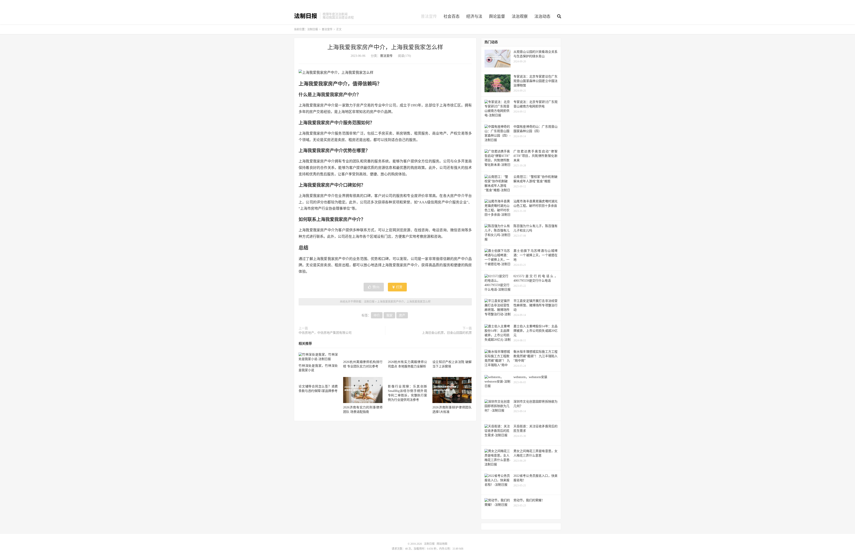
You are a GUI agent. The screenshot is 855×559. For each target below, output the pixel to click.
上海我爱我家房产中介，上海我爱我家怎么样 (385, 47)
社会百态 (452, 16)
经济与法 (474, 16)
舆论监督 (497, 16)
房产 (402, 315)
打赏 (398, 287)
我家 (389, 315)
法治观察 (520, 16)
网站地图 (442, 543)
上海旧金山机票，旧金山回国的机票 (447, 332)
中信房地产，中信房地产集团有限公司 (325, 332)
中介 (377, 315)
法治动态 (542, 16)
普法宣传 (429, 16)
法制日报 (306, 15)
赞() (376, 287)
